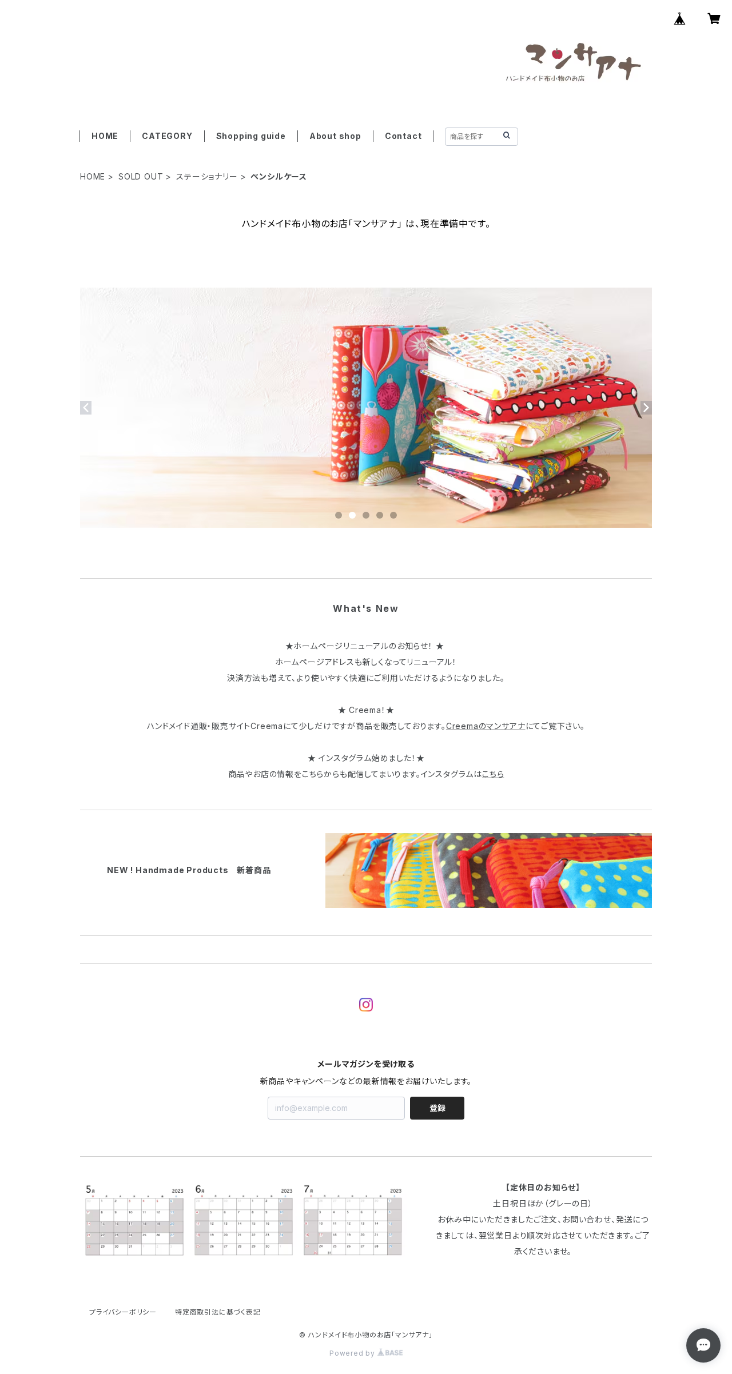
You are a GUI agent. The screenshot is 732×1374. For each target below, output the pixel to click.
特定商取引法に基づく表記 (218, 1312)
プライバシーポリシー (123, 1312)
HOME (105, 136)
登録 (437, 1108)
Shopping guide (251, 136)
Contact (403, 136)
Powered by (353, 1353)
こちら (493, 774)
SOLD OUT (140, 176)
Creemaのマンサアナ (486, 726)
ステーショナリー (206, 176)
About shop (335, 136)
